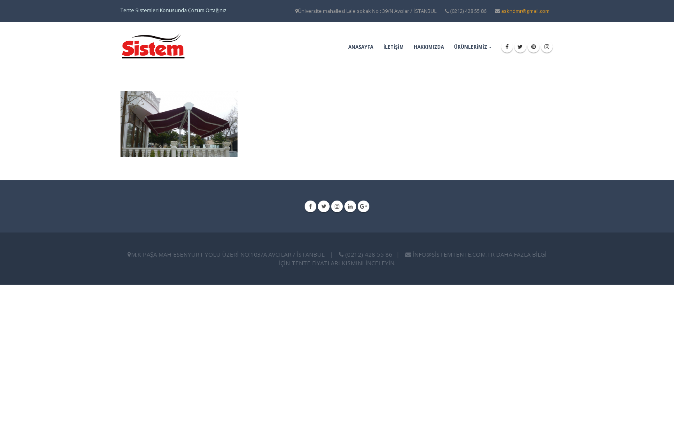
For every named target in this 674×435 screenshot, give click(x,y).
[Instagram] (547, 47)
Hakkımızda (429, 47)
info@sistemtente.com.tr (454, 254)
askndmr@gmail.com (525, 10)
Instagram (337, 206)
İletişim (393, 47)
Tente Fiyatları (315, 263)
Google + (363, 206)
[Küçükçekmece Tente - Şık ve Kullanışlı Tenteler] (152, 46)
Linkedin (350, 206)
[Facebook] (507, 47)
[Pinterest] (533, 47)
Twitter (324, 206)
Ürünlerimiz (470, 47)
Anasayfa (360, 47)
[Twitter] (520, 47)
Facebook (310, 206)
